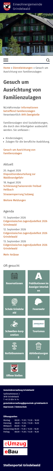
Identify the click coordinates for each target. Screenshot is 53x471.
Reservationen (14, 283)
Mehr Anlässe (11, 254)
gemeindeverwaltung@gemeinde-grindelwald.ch (25, 403)
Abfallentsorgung (38, 355)
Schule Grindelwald (14, 311)
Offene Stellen (14, 375)
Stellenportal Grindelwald (21, 465)
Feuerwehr (39, 309)
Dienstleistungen (23, 67)
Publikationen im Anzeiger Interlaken (38, 287)
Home (6, 67)
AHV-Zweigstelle (30, 114)
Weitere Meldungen (14, 200)
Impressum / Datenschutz (15, 407)
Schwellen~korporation (14, 333)
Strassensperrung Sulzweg (18, 194)
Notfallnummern (14, 353)
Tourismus (39, 331)
